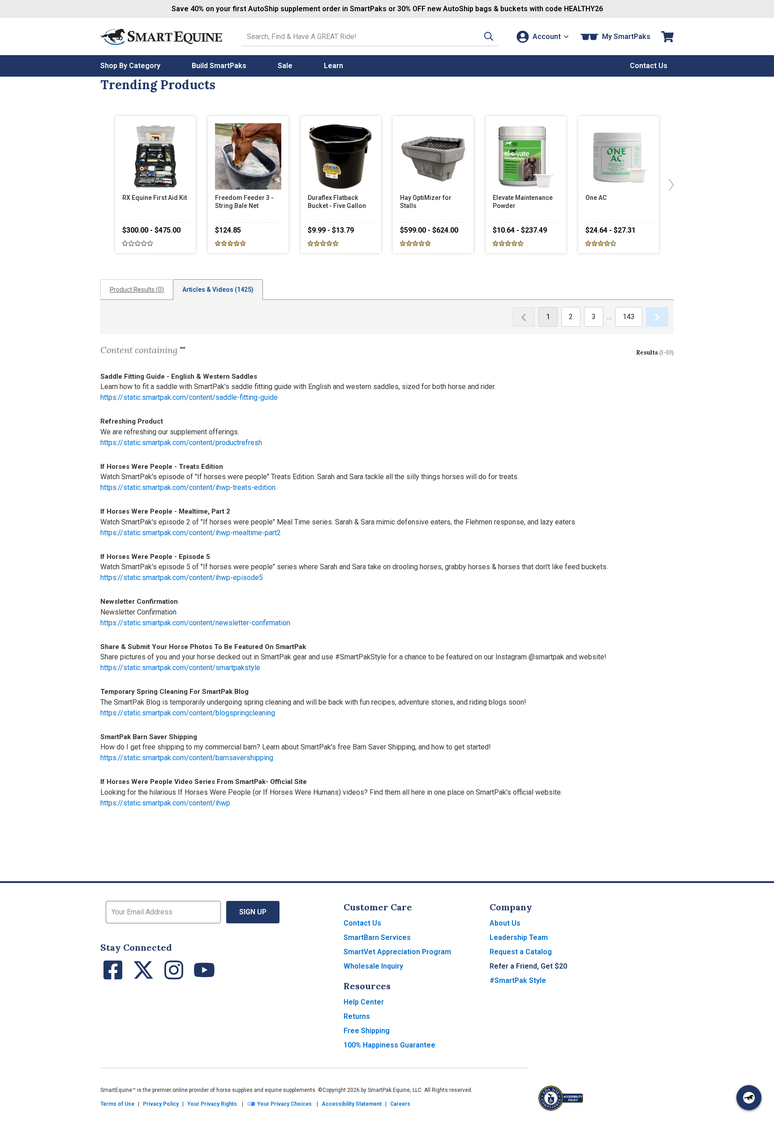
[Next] (669, 185)
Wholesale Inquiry (373, 966)
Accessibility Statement (352, 1104)
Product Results (137, 289)
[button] (489, 36)
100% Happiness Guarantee (389, 1045)
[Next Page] (657, 317)
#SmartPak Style (518, 980)
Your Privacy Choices (284, 1104)
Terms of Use (117, 1104)
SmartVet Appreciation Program (397, 952)
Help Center (364, 1002)
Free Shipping (367, 1030)
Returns (357, 1016)
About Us (505, 923)
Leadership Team (519, 937)
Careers (400, 1104)
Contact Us (362, 923)
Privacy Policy (161, 1104)
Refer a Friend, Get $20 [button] (528, 966)
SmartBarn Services (377, 937)
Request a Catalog (521, 952)
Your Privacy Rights (212, 1104)
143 (629, 316)
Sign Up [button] (253, 912)
